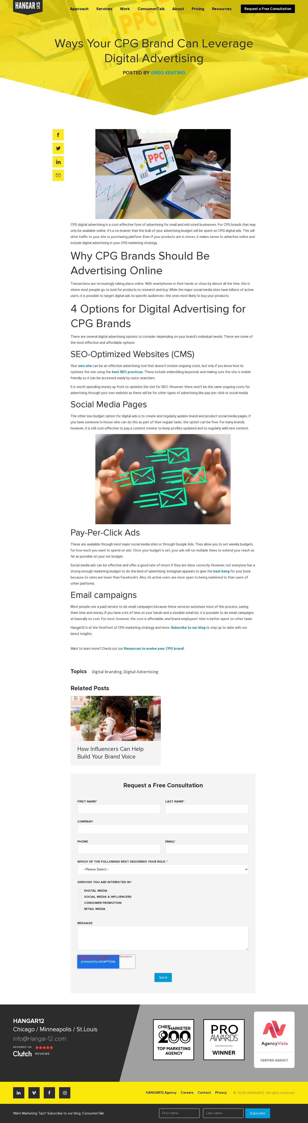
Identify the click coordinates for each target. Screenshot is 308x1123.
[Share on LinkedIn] (58, 161)
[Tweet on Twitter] (58, 148)
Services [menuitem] (104, 8)
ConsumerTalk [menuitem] (151, 8)
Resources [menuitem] (222, 8)
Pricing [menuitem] (198, 8)
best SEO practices (127, 372)
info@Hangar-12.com (39, 1039)
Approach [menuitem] (79, 8)
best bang (221, 571)
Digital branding (107, 671)
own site (85, 366)
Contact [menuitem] (204, 1093)
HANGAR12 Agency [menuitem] (161, 1093)
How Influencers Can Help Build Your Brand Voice (110, 752)
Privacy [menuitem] (221, 1093)
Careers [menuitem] (187, 1093)
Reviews (42, 1054)
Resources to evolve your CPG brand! (154, 649)
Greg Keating (168, 73)
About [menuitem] (178, 8)
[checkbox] (163, 898)
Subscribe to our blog (188, 628)
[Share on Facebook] (58, 134)
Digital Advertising (141, 671)
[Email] (58, 175)
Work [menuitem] (125, 8)
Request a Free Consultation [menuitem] (267, 9)
